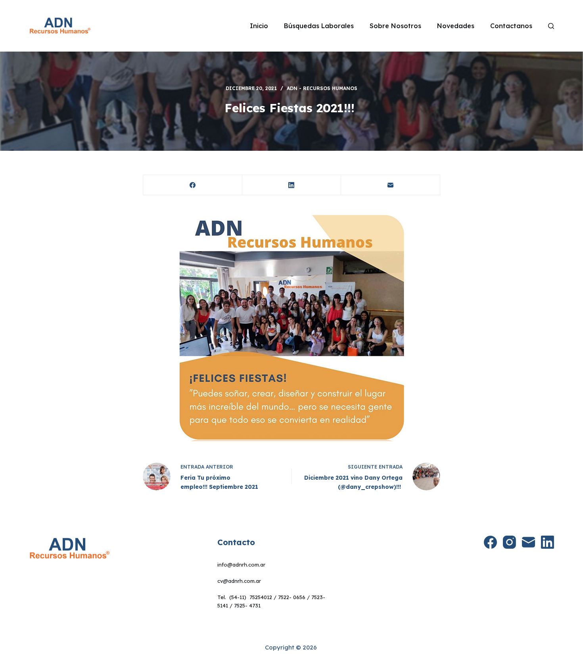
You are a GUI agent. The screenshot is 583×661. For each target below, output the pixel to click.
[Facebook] (192, 185)
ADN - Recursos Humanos (322, 88)
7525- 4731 (247, 605)
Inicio (259, 26)
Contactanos (511, 26)
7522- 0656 (291, 597)
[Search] (551, 26)
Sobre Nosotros (395, 26)
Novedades (455, 26)
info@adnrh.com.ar (241, 564)
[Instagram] (509, 542)
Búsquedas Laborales (319, 26)
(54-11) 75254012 (250, 597)
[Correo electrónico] (390, 185)
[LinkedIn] (291, 185)
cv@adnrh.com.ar (239, 581)
